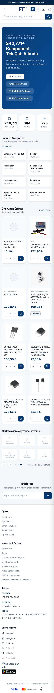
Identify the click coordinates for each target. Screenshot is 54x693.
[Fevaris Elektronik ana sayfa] (22, 9)
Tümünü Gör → (8, 146)
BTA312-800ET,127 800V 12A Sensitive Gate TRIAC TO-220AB (39, 298)
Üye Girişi (6, 521)
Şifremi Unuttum (9, 526)
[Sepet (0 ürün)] (49, 9)
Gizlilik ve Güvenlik (10, 562)
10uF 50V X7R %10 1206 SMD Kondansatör (12, 244)
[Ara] (48, 17)
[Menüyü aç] (4, 9)
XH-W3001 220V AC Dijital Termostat (39, 245)
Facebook (10, 633)
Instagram (10, 638)
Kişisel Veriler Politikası (12, 571)
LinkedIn (9, 653)
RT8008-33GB (10, 294)
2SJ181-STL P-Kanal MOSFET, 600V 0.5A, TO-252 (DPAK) (13, 403)
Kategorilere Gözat (18, 84)
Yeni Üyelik (7, 517)
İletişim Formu (8, 530)
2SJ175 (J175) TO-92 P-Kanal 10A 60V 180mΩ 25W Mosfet (40, 402)
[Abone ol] (48, 495)
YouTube (9, 643)
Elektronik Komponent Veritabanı (16, 579)
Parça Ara (16, 76)
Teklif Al (35, 314)
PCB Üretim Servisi (21, 98)
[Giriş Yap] (43, 9)
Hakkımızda (7, 548)
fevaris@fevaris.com (11, 606)
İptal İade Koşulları (10, 566)
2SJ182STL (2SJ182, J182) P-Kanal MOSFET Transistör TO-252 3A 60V (40, 351)
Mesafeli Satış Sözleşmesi (13, 557)
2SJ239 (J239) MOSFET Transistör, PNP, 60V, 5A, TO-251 (13, 351)
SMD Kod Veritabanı (21, 91)
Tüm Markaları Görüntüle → (39, 465)
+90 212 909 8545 (10, 597)
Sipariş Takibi (8, 534)
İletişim (5, 553)
